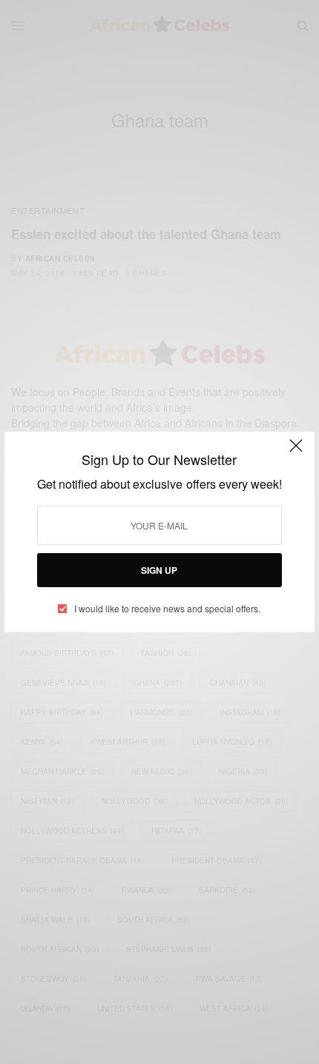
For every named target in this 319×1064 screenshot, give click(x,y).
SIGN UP (159, 570)
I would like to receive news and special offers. (167, 608)
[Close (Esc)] (296, 451)
